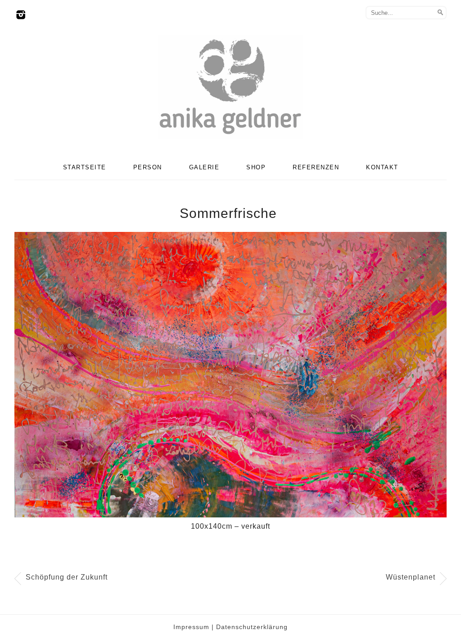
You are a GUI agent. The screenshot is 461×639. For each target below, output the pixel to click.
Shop (256, 167)
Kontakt (382, 167)
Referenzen (316, 167)
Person (147, 167)
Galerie (204, 167)
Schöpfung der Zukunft (67, 577)
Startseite (84, 167)
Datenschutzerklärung (252, 626)
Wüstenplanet (410, 577)
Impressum (191, 626)
